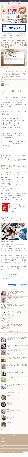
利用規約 (3, 444)
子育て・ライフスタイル (14, 33)
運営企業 (3, 441)
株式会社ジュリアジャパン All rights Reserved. (8, 451)
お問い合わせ (4, 447)
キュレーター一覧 (5, 429)
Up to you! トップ (4, 33)
